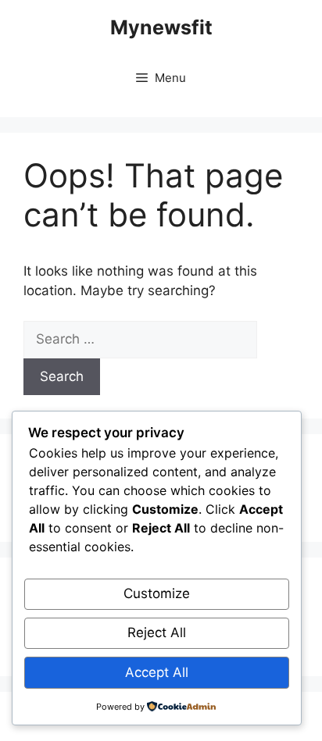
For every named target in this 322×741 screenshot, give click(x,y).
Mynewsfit (161, 27)
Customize (156, 593)
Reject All (156, 632)
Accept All (156, 672)
